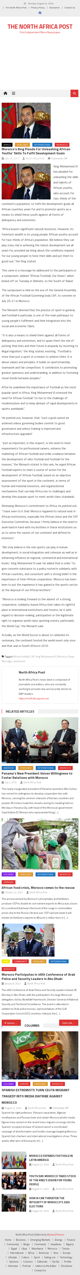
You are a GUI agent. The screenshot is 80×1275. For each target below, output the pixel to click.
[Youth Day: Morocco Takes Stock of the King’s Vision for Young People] (14, 1180)
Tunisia (65, 1248)
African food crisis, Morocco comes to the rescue (38, 887)
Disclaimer (54, 7)
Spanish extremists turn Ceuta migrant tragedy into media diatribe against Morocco (36, 1096)
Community (20, 961)
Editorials (42, 1261)
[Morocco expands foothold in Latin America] (14, 1160)
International (42, 145)
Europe (24, 1084)
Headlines (22, 145)
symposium (19, 661)
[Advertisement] (40, 64)
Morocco (62, 145)
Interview (13, 1266)
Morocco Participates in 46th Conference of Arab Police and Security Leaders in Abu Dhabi (38, 976)
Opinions (9, 882)
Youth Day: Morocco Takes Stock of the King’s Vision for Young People (52, 1180)
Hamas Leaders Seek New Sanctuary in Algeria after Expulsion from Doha (14, 1023)
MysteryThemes (55, 1234)
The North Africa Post (15, 7)
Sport (37, 1257)
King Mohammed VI (46, 656)
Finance (71, 1240)
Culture (25, 1257)
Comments (40, 1244)
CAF (33, 656)
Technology (66, 1257)
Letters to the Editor (45, 1266)
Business (21, 1240)
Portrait (27, 1266)
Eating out (49, 1257)
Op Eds (56, 1261)
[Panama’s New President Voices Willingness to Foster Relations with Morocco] (40, 740)
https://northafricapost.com (34, 698)
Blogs (26, 1244)
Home (8, 1240)
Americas (9, 768)
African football (21, 656)
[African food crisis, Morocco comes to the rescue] (40, 844)
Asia (6, 961)
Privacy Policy (38, 7)
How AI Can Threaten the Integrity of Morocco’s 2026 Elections (49, 1202)
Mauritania (37, 1248)
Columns (9, 874)
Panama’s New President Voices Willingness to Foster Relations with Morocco (37, 775)
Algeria (70, 1244)
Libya (24, 1248)
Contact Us (69, 7)
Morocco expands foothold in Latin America (51, 1158)
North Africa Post (35, 158)
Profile (67, 1261)
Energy (58, 1240)
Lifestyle (12, 1257)
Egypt (14, 1248)
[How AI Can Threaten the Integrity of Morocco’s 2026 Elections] (14, 1202)
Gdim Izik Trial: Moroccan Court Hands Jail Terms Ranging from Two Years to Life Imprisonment (70, 1023)
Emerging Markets (40, 1240)
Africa (7, 145)
